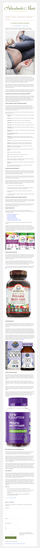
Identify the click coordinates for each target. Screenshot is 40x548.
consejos (10, 497)
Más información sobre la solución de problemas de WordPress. (15, 543)
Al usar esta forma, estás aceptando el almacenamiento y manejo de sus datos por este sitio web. (26, 533)
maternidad (14, 497)
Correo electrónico (8, 523)
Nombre (6, 518)
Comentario (7, 507)
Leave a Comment (25, 25)
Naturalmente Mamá (20, 8)
